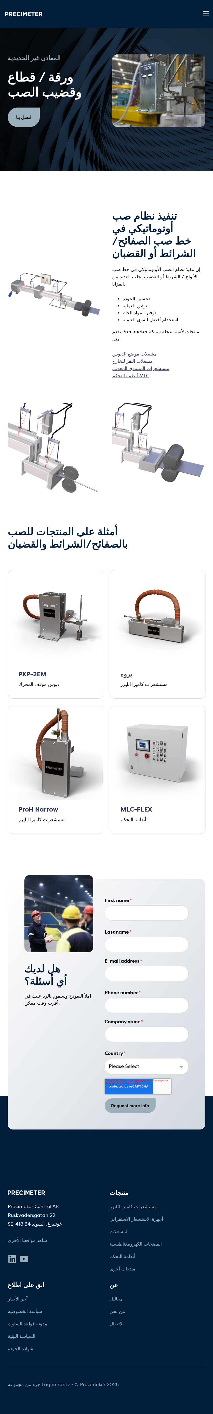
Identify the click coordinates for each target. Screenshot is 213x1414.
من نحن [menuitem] (117, 1311)
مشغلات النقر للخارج (132, 361)
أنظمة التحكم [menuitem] (122, 1256)
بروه (126, 674)
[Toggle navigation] (206, 14)
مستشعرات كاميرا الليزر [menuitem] (133, 1207)
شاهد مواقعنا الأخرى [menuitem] (27, 1240)
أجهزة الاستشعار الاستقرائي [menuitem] (136, 1219)
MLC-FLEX (136, 809)
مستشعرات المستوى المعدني (140, 368)
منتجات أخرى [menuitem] (122, 1269)
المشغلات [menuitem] (119, 1231)
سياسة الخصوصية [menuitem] (25, 1311)
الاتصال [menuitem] (117, 1324)
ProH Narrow (38, 809)
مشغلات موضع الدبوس (134, 354)
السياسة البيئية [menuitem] (21, 1336)
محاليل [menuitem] (116, 1299)
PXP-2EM (32, 674)
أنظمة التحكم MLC (130, 376)
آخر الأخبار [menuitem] (18, 1299)
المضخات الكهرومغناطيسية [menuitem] (136, 1244)
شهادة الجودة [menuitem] (20, 1349)
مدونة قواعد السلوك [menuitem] (27, 1324)
